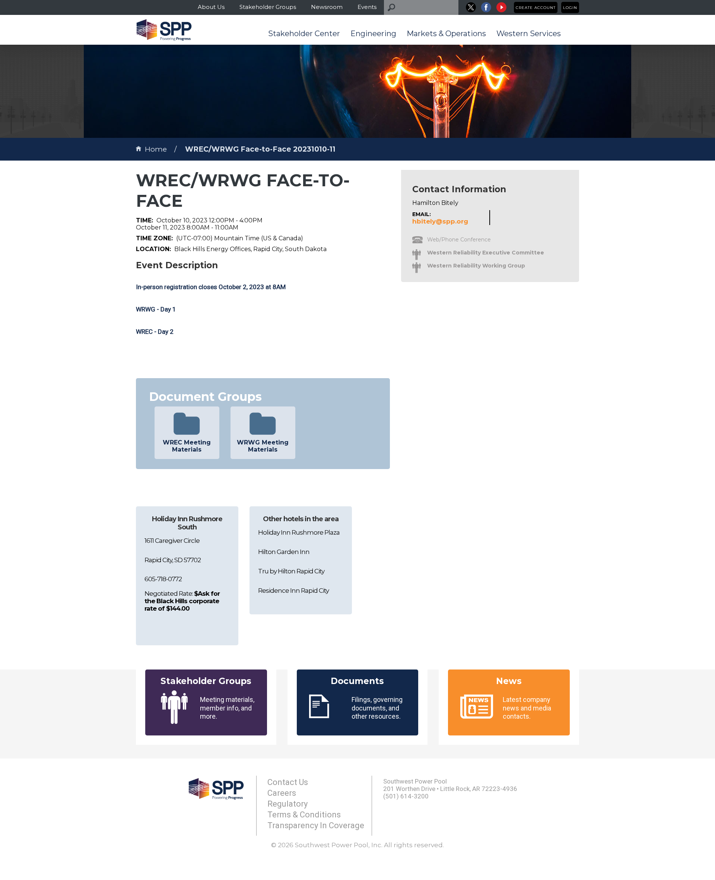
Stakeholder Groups (267, 6)
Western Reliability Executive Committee (485, 252)
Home (156, 149)
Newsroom (327, 6)
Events (367, 6)
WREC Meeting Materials (187, 446)
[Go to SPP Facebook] (486, 7)
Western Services (528, 33)
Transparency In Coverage (315, 825)
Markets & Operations (446, 33)
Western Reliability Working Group (476, 265)
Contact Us (287, 782)
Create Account (536, 7)
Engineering (373, 33)
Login (570, 7)
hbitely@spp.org (440, 221)
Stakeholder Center (304, 33)
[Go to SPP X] (471, 7)
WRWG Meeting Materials (263, 446)
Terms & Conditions (304, 814)
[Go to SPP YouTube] (501, 7)
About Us (211, 6)
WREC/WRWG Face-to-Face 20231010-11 (260, 149)
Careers (281, 793)
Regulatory (287, 803)
